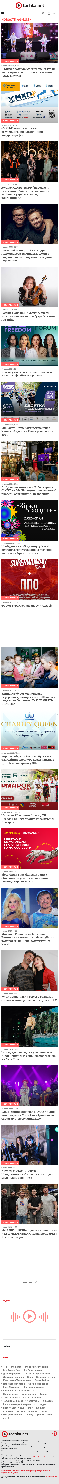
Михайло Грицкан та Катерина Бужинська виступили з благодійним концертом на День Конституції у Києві (28, 939)
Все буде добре (11, 1370)
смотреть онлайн (12, 1414)
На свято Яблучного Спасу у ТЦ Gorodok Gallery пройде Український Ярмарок (27, 818)
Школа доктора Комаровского (19, 1404)
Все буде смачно (32, 1370)
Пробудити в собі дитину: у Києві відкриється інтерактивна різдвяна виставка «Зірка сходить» (26, 549)
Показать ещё (29, 1282)
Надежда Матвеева (14, 1383)
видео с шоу (9, 1407)
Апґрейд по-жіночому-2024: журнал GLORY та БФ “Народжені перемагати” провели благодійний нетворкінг (28, 490)
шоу (49, 1414)
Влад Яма (16, 1366)
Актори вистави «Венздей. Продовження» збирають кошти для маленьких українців (27, 1174)
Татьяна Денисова (13, 1401)
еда (22, 1407)
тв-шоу (29, 1414)
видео (43, 1404)
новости (32, 1411)
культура (8, 1411)
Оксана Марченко (38, 1383)
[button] (49, 13)
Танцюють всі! (33, 1397)
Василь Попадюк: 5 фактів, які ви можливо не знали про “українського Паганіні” (28, 316)
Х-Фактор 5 (33, 1401)
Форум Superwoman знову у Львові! (26, 605)
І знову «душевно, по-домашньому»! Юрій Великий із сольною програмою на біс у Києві (28, 1055)
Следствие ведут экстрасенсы (19, 1394)
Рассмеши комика (34, 1387)
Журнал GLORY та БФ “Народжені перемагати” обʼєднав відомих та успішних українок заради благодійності (25, 193)
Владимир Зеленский (36, 1366)
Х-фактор (48, 1401)
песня (44, 1411)
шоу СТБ (7, 1418)
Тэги (5, 1357)
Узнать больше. (51, 1477)
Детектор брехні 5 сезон (38, 1373)
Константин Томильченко (17, 1380)
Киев (30, 1377)
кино (30, 1407)
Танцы (43, 1394)
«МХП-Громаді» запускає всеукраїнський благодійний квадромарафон (22, 131)
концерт (40, 1407)
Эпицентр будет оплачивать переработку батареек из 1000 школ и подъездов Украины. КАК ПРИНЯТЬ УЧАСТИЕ (28, 699)
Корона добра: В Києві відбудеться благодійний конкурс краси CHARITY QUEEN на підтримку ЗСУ (28, 759)
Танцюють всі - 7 (12, 1397)
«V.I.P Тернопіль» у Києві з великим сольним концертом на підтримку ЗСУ (29, 998)
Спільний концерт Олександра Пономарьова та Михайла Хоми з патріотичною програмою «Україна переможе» (27, 255)
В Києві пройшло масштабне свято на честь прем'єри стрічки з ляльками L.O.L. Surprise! (28, 72)
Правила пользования (9, 1471)
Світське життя (25, 1390)
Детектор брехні (12, 1373)
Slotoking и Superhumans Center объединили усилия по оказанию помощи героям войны (25, 878)
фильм (40, 1414)
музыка (20, 1411)
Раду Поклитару (12, 1387)
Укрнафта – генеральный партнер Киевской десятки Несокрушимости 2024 (27, 431)
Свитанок (8, 1390)
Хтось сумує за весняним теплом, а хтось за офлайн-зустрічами (26, 373)
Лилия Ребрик (42, 1380)
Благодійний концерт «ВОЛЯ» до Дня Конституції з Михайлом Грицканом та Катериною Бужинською (28, 1115)
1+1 (5, 1366)
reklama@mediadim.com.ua (42, 1457)
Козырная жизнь (45, 1377)
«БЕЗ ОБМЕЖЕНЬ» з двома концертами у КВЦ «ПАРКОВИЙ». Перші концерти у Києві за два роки (29, 1233)
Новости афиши (10, 61)
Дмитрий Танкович (13, 1377)
